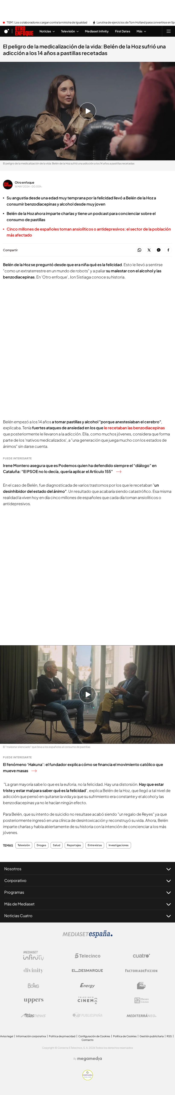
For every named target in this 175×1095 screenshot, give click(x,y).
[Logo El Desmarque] (87, 970)
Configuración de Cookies (94, 1036)
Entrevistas (95, 845)
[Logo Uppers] (33, 1000)
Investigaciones (119, 845)
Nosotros (12, 868)
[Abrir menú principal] (168, 31)
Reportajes (74, 845)
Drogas (41, 845)
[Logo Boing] (33, 985)
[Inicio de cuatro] (6, 31)
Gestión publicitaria (152, 1036)
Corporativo (15, 880)
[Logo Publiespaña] (87, 1015)
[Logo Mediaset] (87, 936)
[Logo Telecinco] (87, 955)
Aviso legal (6, 1036)
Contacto (87, 1039)
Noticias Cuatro (18, 915)
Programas (14, 892)
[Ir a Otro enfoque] (24, 31)
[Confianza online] (87, 1079)
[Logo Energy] (87, 985)
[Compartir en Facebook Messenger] (158, 250)
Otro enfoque (24, 182)
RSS (169, 1036)
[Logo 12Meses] (141, 1000)
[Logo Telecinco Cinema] (87, 1000)
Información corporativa (31, 1036)
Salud (56, 845)
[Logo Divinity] (33, 970)
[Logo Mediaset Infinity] (33, 955)
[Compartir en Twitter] (149, 250)
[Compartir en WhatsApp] (139, 250)
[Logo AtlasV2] (33, 1015)
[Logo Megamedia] (89, 1058)
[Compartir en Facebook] (168, 250)
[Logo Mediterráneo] (141, 1015)
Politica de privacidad (62, 1036)
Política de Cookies (125, 1036)
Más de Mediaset (19, 903)
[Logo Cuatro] (141, 955)
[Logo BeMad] (141, 985)
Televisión (24, 845)
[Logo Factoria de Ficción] (141, 970)
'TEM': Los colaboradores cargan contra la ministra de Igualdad (46, 22)
